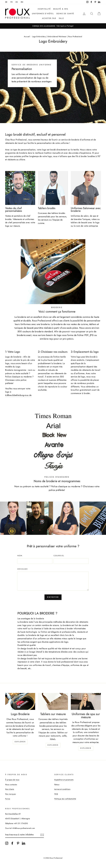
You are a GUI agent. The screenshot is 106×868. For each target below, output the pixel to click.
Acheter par (49, 18)
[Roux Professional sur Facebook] (12, 843)
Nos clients (9, 789)
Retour (56, 784)
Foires (7, 798)
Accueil (27, 36)
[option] (54, 26)
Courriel (59, 555)
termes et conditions (62, 789)
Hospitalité (44, 9)
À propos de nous (12, 779)
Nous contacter (11, 784)
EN (22, 2)
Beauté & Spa (60, 9)
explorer (20, 741)
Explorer (85, 748)
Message (22, 569)
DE (6, 2)
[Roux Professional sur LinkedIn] (23, 843)
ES (17, 2)
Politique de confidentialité (65, 798)
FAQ (56, 794)
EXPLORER (53, 745)
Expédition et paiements (63, 779)
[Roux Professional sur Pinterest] (18, 843)
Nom (19, 555)
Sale (61, 18)
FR (11, 2)
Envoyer (53, 597)
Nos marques (10, 794)
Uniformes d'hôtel (43, 13)
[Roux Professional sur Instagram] (6, 843)
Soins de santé (65, 13)
